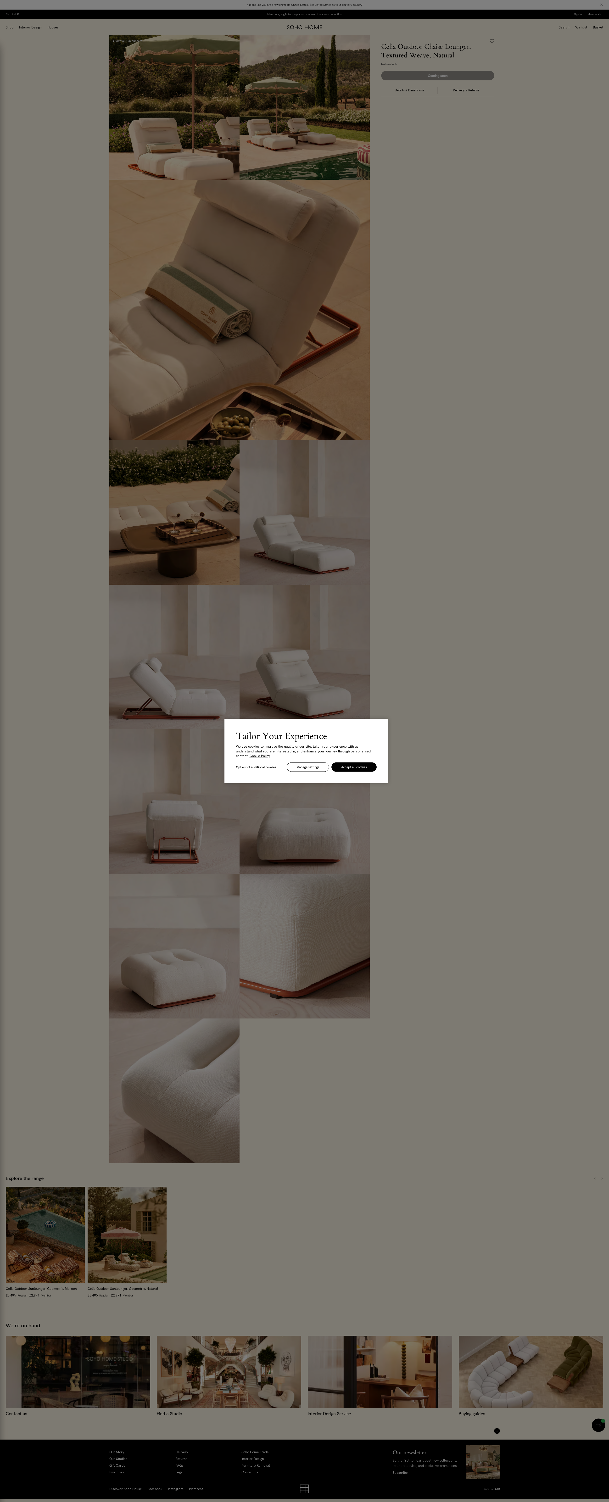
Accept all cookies (354, 767)
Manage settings (307, 767)
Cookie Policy (260, 756)
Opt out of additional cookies (256, 766)
